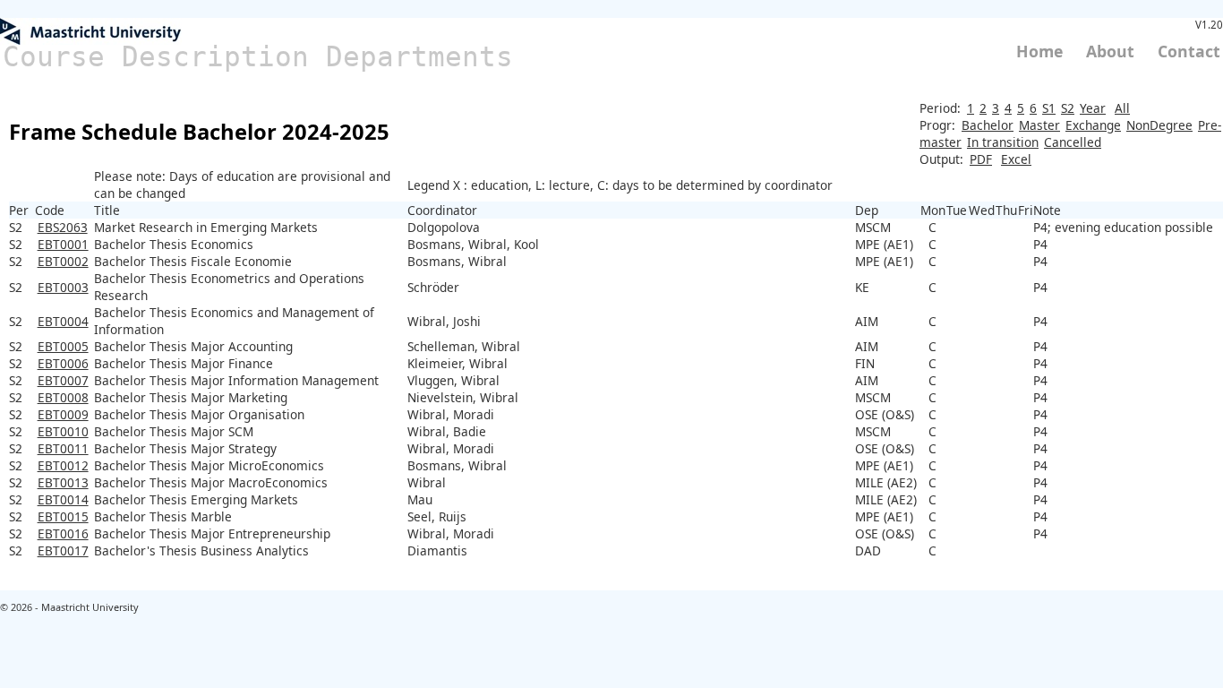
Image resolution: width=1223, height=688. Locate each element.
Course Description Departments (258, 56)
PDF (981, 159)
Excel (1016, 159)
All (1122, 107)
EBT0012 (63, 465)
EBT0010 (63, 431)
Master (1039, 124)
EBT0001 (63, 244)
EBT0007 (63, 380)
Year (1093, 107)
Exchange (1093, 124)
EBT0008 (63, 397)
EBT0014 (63, 499)
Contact (1189, 51)
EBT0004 (63, 321)
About (1110, 51)
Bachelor (987, 124)
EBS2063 (63, 227)
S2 (1067, 107)
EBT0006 (63, 363)
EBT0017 (63, 550)
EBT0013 (63, 482)
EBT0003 (63, 287)
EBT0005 (63, 346)
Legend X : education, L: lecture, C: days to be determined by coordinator (620, 185)
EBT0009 (63, 414)
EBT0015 (63, 516)
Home (1039, 51)
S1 (1049, 107)
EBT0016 (63, 533)
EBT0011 (63, 448)
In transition (1003, 141)
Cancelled (1072, 141)
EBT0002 (63, 261)
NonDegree (1159, 124)
